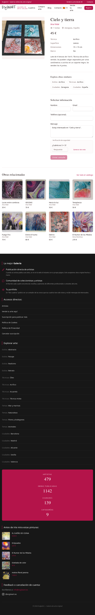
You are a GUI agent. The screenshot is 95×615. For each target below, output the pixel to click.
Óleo (8, 377)
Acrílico (58, 82)
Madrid (9, 441)
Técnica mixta (11, 398)
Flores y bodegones (13, 419)
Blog (49, 8)
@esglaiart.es (11, 594)
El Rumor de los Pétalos (21, 553)
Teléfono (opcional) (58, 114)
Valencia (10, 462)
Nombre (53, 105)
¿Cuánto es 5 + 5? (59, 145)
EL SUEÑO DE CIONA (20, 533)
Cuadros (31, 8)
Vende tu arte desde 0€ (75, 2)
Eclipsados (16, 543)
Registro (89, 8)
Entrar (80, 8)
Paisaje (8, 356)
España (76, 28)
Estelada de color (19, 563)
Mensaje (54, 124)
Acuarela (9, 391)
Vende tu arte (72, 7)
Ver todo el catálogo (85, 175)
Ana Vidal (54, 24)
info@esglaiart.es (20, 590)
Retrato (8, 370)
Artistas (5, 306)
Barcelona (10, 434)
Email (75, 105)
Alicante (9, 448)
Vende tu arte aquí (9, 311)
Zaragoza (68, 28)
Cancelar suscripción (10, 333)
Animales (9, 426)
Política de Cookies (9, 322)
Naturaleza (9, 412)
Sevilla (9, 455)
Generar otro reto (79, 150)
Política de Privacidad (11, 328)
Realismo (9, 363)
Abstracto (9, 349)
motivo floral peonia (20, 572)
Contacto (90, 2)
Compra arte (41, 7)
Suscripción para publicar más (14, 317)
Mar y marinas (11, 405)
